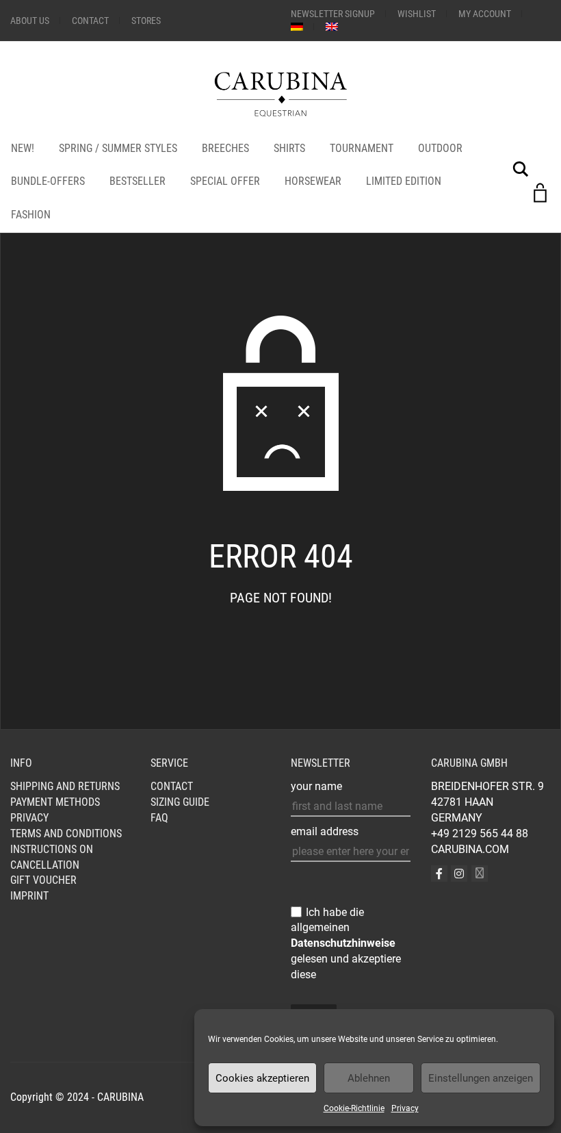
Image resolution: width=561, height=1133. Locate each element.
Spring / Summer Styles (118, 148)
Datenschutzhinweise (343, 943)
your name (316, 786)
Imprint (29, 895)
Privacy (405, 1108)
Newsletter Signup (333, 13)
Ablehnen (369, 1078)
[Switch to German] (297, 27)
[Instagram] (459, 873)
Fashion (31, 214)
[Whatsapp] (479, 873)
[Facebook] (439, 873)
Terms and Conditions (66, 833)
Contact (90, 20)
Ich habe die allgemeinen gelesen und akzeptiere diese (346, 943)
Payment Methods (55, 802)
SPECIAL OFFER (225, 181)
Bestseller (137, 181)
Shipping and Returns (65, 786)
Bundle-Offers (48, 181)
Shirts (289, 148)
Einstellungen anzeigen (480, 1078)
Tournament (361, 148)
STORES (146, 20)
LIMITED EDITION (403, 181)
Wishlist (416, 13)
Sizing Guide (180, 802)
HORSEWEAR (313, 181)
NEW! (22, 148)
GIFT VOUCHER (43, 880)
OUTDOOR (440, 148)
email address (324, 831)
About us (29, 20)
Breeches (225, 148)
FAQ (159, 817)
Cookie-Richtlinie (354, 1108)
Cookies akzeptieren (262, 1078)
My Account (484, 13)
